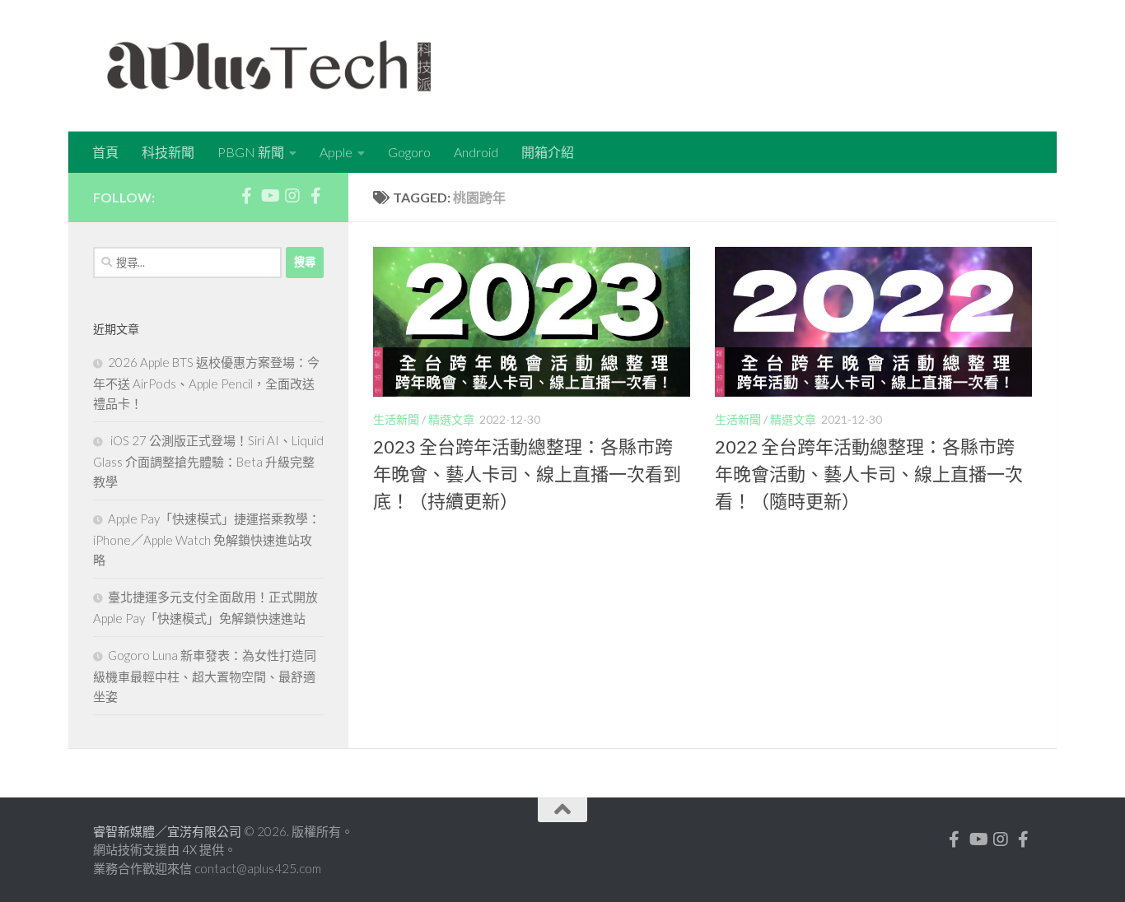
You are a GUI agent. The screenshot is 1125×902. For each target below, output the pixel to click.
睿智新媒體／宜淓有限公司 (168, 831)
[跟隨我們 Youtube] (269, 196)
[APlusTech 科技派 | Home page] (269, 66)
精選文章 (451, 419)
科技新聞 (168, 152)
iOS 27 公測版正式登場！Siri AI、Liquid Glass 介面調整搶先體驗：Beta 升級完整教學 (208, 461)
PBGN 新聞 (250, 152)
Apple (336, 152)
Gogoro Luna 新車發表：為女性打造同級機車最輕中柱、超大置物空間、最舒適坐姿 (204, 676)
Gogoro (409, 152)
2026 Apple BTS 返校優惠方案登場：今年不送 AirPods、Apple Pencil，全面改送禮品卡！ (206, 383)
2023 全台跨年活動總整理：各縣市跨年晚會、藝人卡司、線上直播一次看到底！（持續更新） (527, 473)
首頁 (105, 152)
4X (190, 849)
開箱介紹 (547, 152)
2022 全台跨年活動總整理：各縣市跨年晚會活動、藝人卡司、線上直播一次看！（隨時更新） (869, 473)
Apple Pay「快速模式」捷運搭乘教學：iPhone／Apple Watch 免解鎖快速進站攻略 (206, 539)
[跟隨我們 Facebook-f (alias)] (246, 196)
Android (476, 152)
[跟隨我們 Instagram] (292, 196)
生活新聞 (396, 419)
